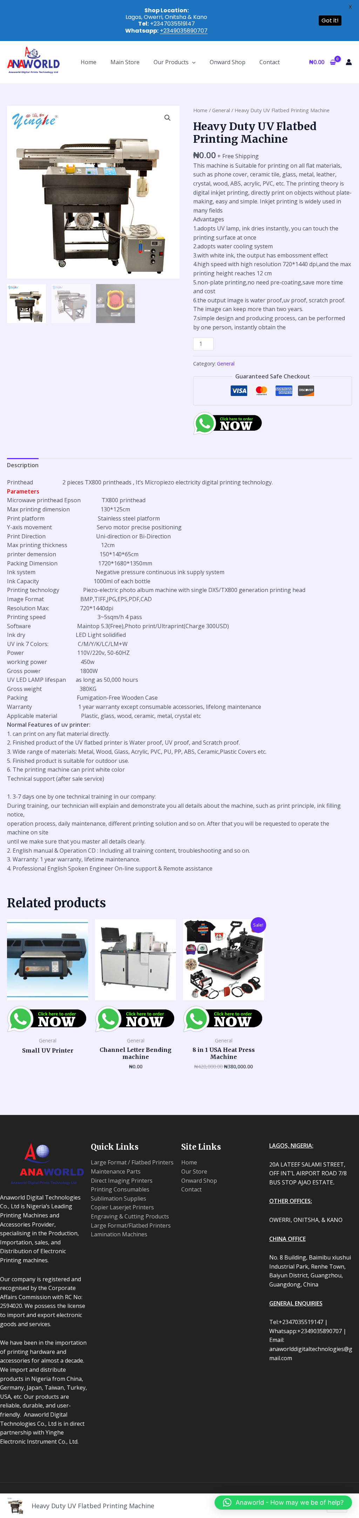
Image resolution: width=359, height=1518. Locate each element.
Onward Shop (227, 62)
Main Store (125, 62)
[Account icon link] (349, 62)
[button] (192, 62)
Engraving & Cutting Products (130, 1216)
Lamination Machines (119, 1234)
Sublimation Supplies (118, 1198)
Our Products (171, 62)
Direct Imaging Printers (122, 1180)
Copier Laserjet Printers (122, 1207)
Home (88, 62)
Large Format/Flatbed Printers (131, 1225)
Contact (269, 62)
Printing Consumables (120, 1189)
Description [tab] (23, 465)
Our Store (194, 1171)
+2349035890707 (184, 31)
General (221, 110)
